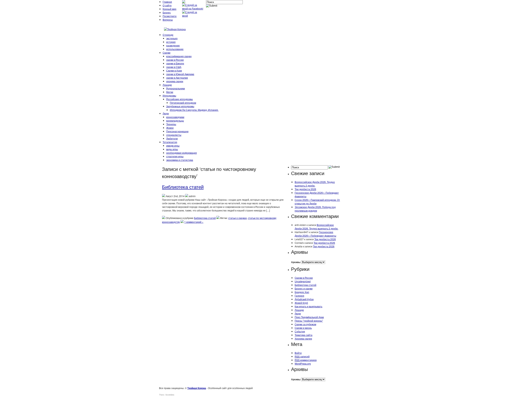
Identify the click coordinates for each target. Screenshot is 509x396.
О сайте (167, 5)
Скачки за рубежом (305, 324)
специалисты (173, 135)
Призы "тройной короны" (309, 320)
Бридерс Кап (302, 292)
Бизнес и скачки (304, 288)
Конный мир (169, 9)
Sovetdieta (169, 394)
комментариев (306, 360)
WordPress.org (303, 363)
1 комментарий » (193, 222)
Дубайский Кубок (304, 299)
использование (175, 49)
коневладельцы (175, 120)
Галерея (299, 295)
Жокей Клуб (301, 302)
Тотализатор (170, 142)
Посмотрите (170, 16)
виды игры (172, 149)
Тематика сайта (303, 335)
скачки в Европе (175, 63)
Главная (167, 1)
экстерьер (172, 38)
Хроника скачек (303, 338)
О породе (168, 34)
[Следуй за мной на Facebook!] (193, 8)
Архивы (295, 262)
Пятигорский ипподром (183, 102)
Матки (169, 92)
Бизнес (167, 12)
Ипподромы (169, 95)
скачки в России (175, 59)
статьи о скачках (237, 218)
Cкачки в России (304, 277)
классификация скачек (178, 56)
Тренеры (171, 124)
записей (302, 356)
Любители (172, 138)
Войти (298, 352)
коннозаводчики (175, 117)
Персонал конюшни (177, 131)
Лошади (167, 84)
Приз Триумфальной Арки (309, 317)
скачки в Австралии (177, 77)
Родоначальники (175, 88)
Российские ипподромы (179, 99)
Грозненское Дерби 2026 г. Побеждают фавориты (315, 233)
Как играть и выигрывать (308, 306)
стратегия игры (175, 156)
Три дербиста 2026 (305, 189)
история (171, 42)
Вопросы (168, 19)
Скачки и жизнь (303, 327)
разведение (173, 45)
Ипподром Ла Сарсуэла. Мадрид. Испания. (194, 109)
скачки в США (173, 67)
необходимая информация (181, 152)
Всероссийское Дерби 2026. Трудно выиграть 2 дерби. (315, 183)
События (300, 331)
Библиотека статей (183, 186)
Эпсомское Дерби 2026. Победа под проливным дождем (315, 208)
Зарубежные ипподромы (180, 106)
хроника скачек (174, 81)
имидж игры (173, 145)
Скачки (166, 52)
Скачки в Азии (174, 70)
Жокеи (170, 127)
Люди (166, 113)
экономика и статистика (179, 160)
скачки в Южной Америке (180, 74)
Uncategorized (303, 281)
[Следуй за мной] (193, 15)
